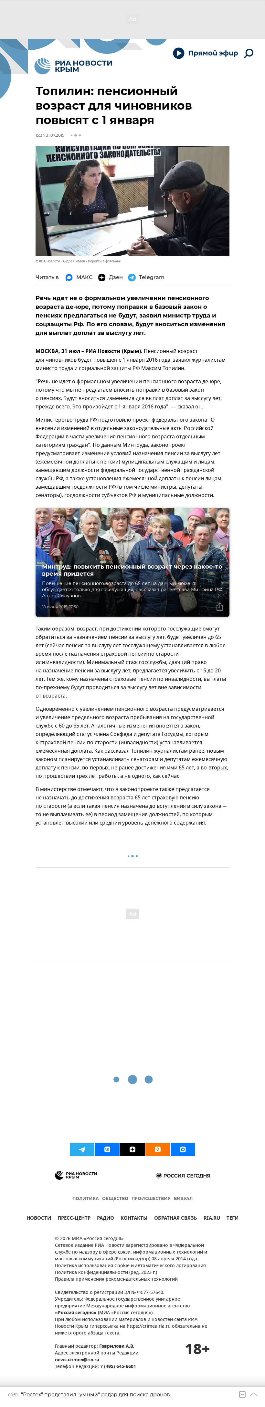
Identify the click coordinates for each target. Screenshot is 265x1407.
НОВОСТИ (38, 1219)
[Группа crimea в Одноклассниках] (157, 1149)
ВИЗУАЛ (183, 1199)
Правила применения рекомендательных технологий (116, 1279)
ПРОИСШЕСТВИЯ (151, 1199)
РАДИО (105, 1219)
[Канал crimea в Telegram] (82, 1149)
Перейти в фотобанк (104, 261)
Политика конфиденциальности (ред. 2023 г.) (106, 1272)
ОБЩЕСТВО (115, 1199)
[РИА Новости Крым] (73, 66)
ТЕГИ (232, 1219)
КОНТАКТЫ (134, 1219)
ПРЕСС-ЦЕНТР (74, 1219)
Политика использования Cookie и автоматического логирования (130, 1266)
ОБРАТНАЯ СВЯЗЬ (175, 1219)
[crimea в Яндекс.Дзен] (132, 1149)
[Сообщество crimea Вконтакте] (107, 1149)
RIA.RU (212, 1219)
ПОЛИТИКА (85, 1199)
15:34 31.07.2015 (50, 135)
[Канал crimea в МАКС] (183, 1149)
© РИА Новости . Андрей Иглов (60, 261)
